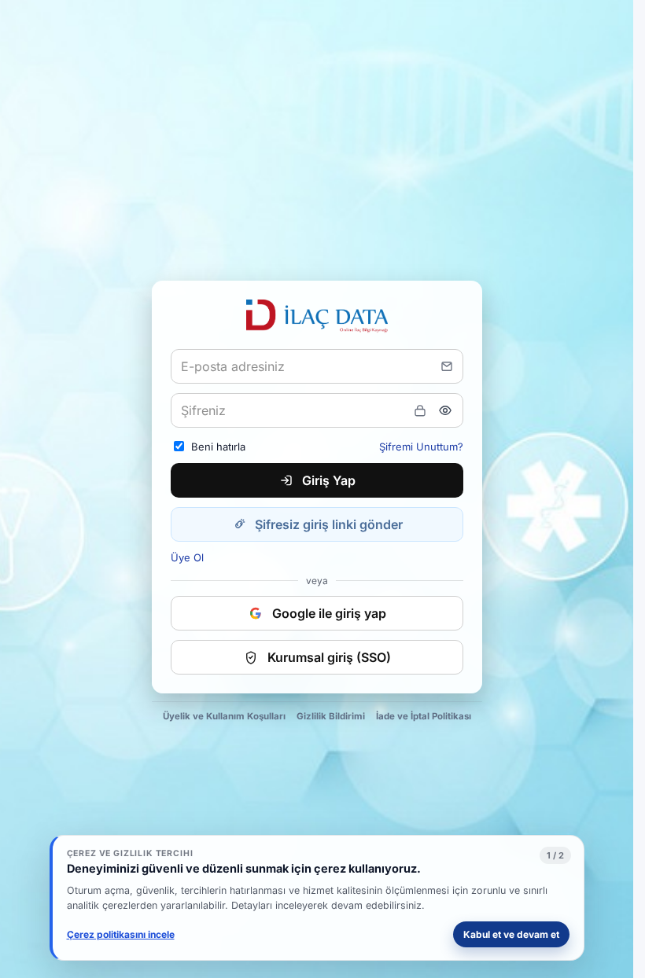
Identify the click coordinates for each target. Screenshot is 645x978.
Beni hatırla (218, 446)
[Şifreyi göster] (445, 410)
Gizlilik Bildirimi (331, 716)
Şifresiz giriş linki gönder (329, 524)
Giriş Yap (329, 480)
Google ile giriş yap (329, 613)
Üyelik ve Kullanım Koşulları (224, 716)
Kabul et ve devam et (511, 934)
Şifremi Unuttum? (421, 446)
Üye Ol (187, 557)
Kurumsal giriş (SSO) (329, 657)
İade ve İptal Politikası (423, 716)
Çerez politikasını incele (121, 934)
